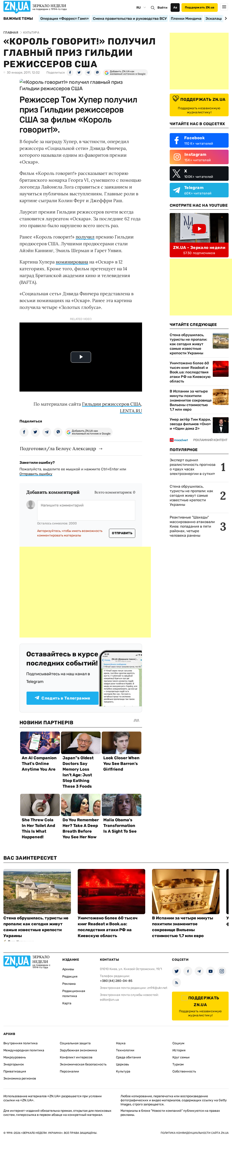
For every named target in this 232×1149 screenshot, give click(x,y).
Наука (121, 1043)
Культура (123, 1071)
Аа (175, 7)
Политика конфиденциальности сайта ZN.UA (195, 1132)
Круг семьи (181, 1057)
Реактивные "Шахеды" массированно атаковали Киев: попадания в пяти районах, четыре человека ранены (192, 526)
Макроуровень (14, 1057)
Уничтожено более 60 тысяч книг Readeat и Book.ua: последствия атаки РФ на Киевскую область (190, 372)
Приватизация (14, 1071)
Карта (66, 1003)
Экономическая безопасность (83, 1064)
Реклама (69, 984)
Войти (162, 8)
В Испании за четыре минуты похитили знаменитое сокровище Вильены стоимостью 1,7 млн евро (191, 400)
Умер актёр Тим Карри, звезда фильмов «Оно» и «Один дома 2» (190, 424)
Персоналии (69, 1071)
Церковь (122, 1064)
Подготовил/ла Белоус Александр (58, 448)
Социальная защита (75, 1043)
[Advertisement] (85, 592)
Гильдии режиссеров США (111, 404)
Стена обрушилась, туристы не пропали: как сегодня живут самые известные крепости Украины (188, 344)
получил (85, 237)
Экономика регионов (19, 1078)
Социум (178, 1043)
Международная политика (23, 1050)
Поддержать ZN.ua (199, 7)
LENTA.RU (131, 411)
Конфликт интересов (76, 1057)
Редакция (69, 976)
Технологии (125, 1050)
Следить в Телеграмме (65, 698)
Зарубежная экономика (78, 1050)
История (179, 1050)
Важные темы (18, 18)
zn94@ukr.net (157, 988)
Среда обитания (128, 1057)
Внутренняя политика (20, 1043)
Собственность (184, 1071)
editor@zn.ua (109, 1000)
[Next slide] (225, 18)
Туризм (178, 1064)
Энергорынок (13, 1064)
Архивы (68, 969)
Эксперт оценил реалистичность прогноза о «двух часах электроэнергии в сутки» (192, 467)
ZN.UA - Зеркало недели (199, 247)
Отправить (122, 533)
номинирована (72, 262)
